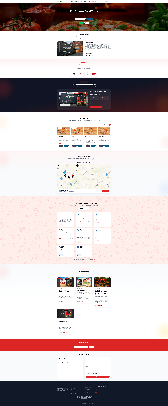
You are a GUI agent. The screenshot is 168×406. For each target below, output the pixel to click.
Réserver (61, 145)
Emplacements (77, 1)
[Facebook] (98, 390)
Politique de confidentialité (81, 403)
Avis (81, 1)
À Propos (72, 385)
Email (86, 363)
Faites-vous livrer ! (73, 393)
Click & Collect (89, 18)
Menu (72, 1)
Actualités (85, 1)
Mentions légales (87, 403)
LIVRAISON (94, 1)
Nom (86, 360)
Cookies (92, 403)
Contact (89, 1)
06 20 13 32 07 (106, 190)
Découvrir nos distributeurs (96, 106)
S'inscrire (91, 346)
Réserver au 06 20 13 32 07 (80, 18)
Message (87, 366)
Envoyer (97, 376)
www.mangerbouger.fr (84, 398)
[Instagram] (100, 390)
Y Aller (96, 389)
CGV (75, 403)
